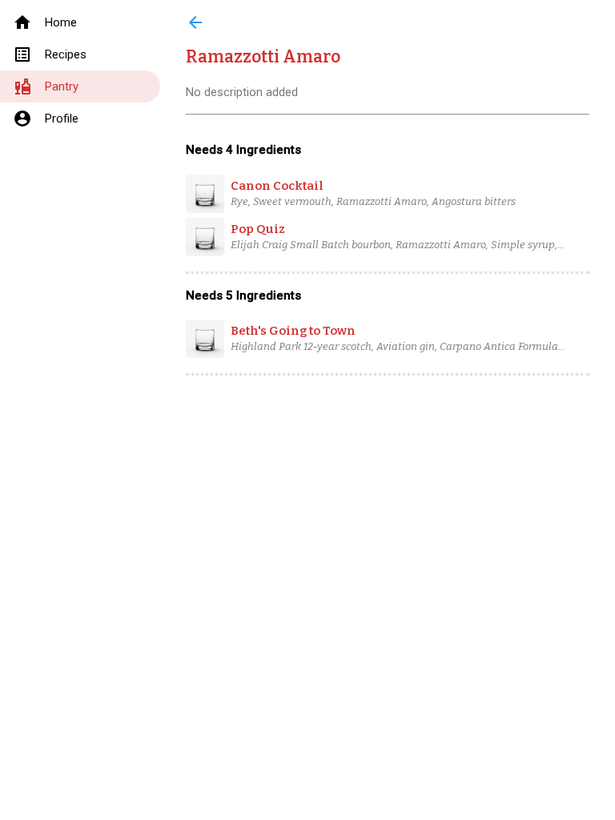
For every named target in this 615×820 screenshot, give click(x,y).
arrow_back (195, 22)
